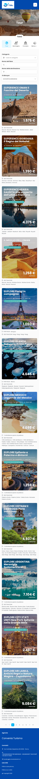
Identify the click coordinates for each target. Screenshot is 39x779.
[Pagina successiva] (29, 724)
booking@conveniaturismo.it (12, 759)
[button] (35, 5)
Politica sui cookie (7, 770)
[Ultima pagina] (33, 724)
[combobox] (19, 72)
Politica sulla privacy (8, 766)
